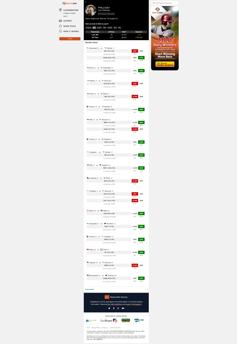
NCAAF (99, 28)
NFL (94, 28)
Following (110, 14)
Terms (88, 328)
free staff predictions (114, 304)
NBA (104, 28)
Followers (102, 14)
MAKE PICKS (69, 26)
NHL (119, 28)
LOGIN (70, 39)
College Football (69, 13)
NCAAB (110, 28)
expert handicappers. (134, 304)
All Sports (88, 28)
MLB (65, 16)
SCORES (67, 21)
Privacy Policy (96, 328)
